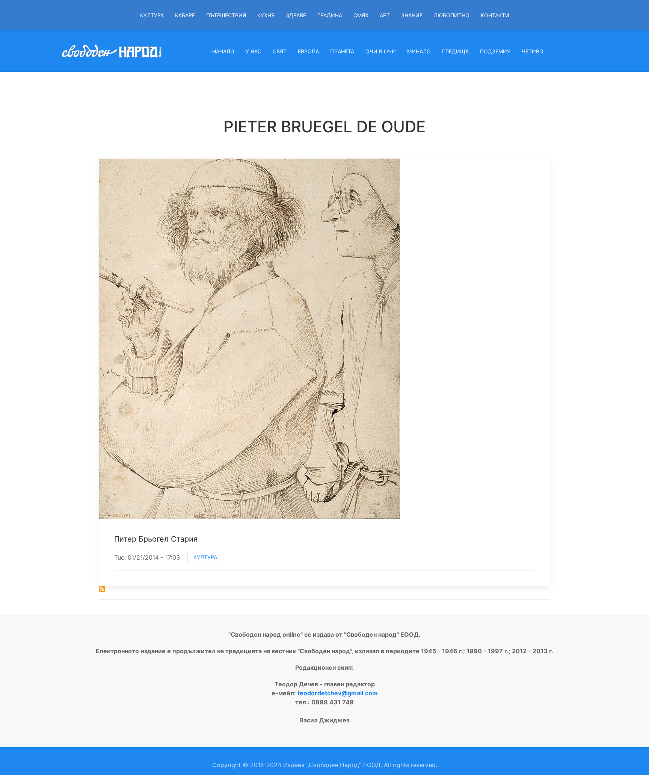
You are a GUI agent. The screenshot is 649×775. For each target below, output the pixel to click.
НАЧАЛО (223, 51)
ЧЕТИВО (532, 51)
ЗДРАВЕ (296, 15)
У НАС (253, 51)
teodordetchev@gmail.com (337, 693)
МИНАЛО (419, 51)
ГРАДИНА (329, 15)
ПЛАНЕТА (342, 51)
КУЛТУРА (152, 15)
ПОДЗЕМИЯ (495, 51)
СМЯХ (360, 15)
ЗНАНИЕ (412, 15)
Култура (205, 557)
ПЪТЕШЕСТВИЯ (226, 15)
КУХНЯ (266, 15)
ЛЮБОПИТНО (451, 15)
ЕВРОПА (308, 51)
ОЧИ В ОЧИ (380, 51)
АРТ (385, 15)
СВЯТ (280, 51)
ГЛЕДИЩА (455, 51)
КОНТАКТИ (495, 15)
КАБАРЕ (185, 15)
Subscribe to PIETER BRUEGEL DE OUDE (102, 589)
